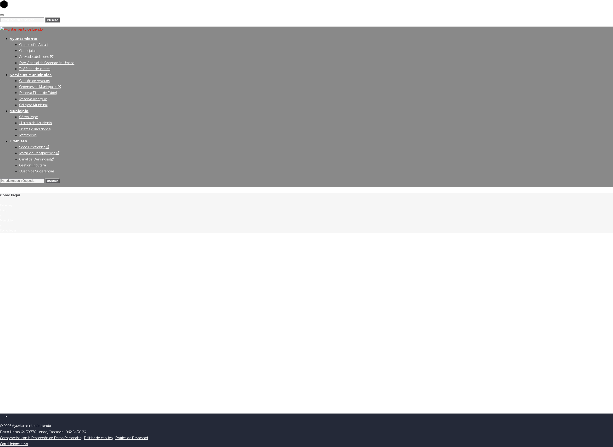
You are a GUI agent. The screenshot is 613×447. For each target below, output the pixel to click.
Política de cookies (98, 438)
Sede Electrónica (32, 147)
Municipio (19, 111)
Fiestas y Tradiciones (34, 129)
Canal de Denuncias (35, 159)
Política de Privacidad (131, 438)
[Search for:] (22, 20)
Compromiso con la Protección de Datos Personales (40, 438)
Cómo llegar (28, 117)
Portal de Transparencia (37, 153)
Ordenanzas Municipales (38, 87)
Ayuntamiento (24, 39)
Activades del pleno (34, 57)
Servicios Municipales (31, 75)
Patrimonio (27, 135)
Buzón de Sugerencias (36, 171)
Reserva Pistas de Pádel (38, 93)
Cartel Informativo (14, 444)
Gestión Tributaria (32, 165)
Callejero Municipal (33, 105)
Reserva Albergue (33, 99)
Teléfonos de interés (34, 69)
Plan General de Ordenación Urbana (46, 63)
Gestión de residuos (34, 81)
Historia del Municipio (35, 123)
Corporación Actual (33, 45)
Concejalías (27, 51)
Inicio (3, 210)
